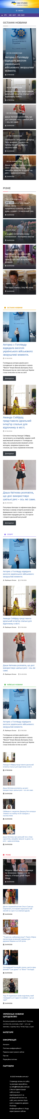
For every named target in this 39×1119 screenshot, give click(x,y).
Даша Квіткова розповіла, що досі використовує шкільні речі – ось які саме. (19, 119)
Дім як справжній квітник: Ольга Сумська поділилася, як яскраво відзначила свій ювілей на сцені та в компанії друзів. (18, 909)
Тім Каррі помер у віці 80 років (19, 287)
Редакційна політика (10, 1059)
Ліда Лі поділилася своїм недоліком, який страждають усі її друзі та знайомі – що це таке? (18, 998)
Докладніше (9, 378)
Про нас (5, 1056)
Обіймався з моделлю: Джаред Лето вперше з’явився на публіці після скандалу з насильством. (19, 143)
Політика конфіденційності (12, 1048)
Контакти (6, 1044)
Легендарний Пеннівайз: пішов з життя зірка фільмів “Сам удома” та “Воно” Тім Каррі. (19, 968)
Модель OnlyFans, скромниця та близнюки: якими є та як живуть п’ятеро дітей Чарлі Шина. (19, 874)
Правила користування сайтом (13, 1052)
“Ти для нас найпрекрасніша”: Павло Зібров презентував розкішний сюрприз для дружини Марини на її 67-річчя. (19, 939)
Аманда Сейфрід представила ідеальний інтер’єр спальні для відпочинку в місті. (19, 94)
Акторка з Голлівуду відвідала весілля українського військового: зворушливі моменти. (19, 64)
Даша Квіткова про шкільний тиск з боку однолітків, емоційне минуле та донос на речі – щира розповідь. (18, 169)
